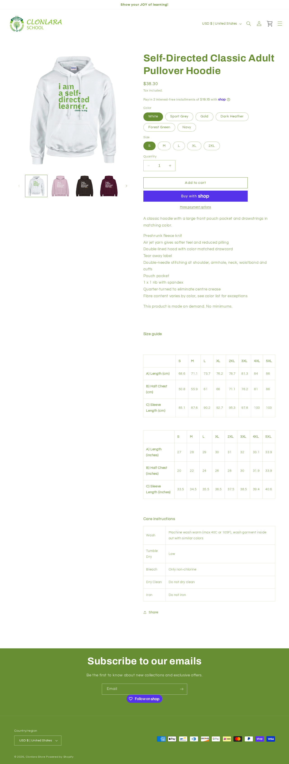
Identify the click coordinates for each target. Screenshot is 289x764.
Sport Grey (179, 116)
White (153, 116)
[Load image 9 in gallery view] (109, 186)
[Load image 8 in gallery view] (85, 186)
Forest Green (159, 127)
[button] (248, 24)
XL (194, 145)
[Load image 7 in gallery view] (60, 186)
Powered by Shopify (59, 757)
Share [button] (153, 612)
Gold (204, 116)
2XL (212, 145)
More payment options (195, 207)
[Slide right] (126, 186)
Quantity (149, 156)
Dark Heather (232, 116)
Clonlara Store (35, 757)
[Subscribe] (182, 689)
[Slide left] (19, 186)
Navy (186, 127)
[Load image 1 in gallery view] (36, 186)
